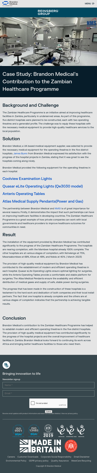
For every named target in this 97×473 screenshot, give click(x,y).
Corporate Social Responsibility (56, 457)
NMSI (58, 208)
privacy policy (72, 414)
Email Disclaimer (82, 457)
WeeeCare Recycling (81, 461)
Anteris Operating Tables (24, 194)
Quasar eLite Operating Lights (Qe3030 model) (43, 186)
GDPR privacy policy (38, 461)
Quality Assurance (60, 461)
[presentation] (48, 403)
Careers (11, 457)
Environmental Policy (16, 461)
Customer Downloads (27, 457)
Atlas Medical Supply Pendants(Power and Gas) (43, 201)
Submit (48, 412)
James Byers (20, 153)
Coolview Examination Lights (27, 178)
